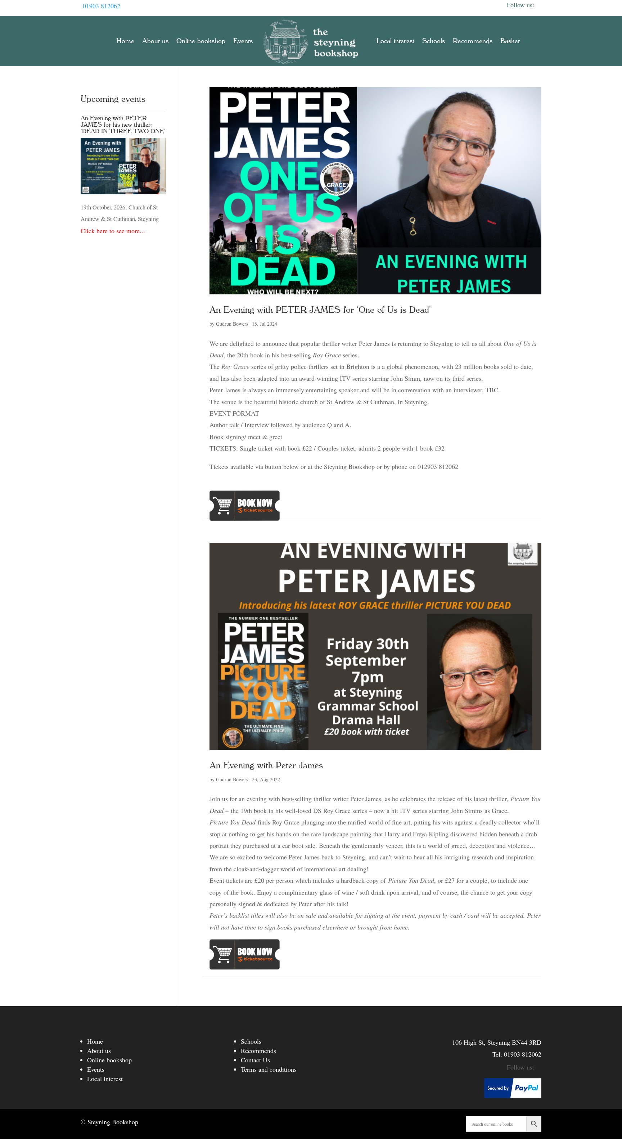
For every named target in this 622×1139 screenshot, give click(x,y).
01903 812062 (101, 5)
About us (155, 41)
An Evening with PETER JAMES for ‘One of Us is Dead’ (320, 310)
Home (125, 41)
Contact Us (255, 1060)
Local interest (395, 41)
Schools (433, 41)
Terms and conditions (269, 1069)
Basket (510, 41)
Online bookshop (200, 41)
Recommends (472, 41)
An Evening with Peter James (266, 765)
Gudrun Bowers (232, 323)
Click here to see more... (113, 230)
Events (243, 41)
